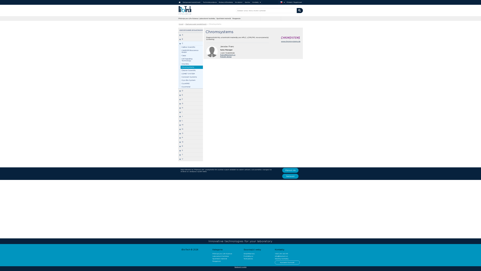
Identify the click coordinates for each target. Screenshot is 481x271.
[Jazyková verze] (282, 2)
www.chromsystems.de (290, 41)
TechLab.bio (248, 259)
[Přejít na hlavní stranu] (185, 14)
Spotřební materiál (223, 18)
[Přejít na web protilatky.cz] (251, 18)
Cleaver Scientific (189, 70)
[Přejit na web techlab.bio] (290, 18)
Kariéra (247, 2)
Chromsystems (188, 67)
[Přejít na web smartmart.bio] (271, 18)
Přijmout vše (290, 170)
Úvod (181, 24)
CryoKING (186, 83)
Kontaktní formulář (287, 262)
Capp (184, 55)
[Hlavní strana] (179, 2)
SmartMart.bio (249, 254)
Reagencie (236, 18)
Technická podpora (210, 2)
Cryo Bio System (188, 80)
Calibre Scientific (188, 47)
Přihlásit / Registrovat (294, 2)
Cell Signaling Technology (187, 60)
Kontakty (255, 2)
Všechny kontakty (281, 259)
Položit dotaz (226, 57)
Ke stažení (238, 2)
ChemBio (185, 64)
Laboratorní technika (207, 18)
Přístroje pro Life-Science (188, 18)
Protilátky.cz (248, 256)
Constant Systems (189, 77)
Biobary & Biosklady (226, 2)
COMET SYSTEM (188, 74)
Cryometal (186, 87)
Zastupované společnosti (191, 2)
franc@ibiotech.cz (227, 55)
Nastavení (290, 176)
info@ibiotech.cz (281, 256)
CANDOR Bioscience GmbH (190, 51)
